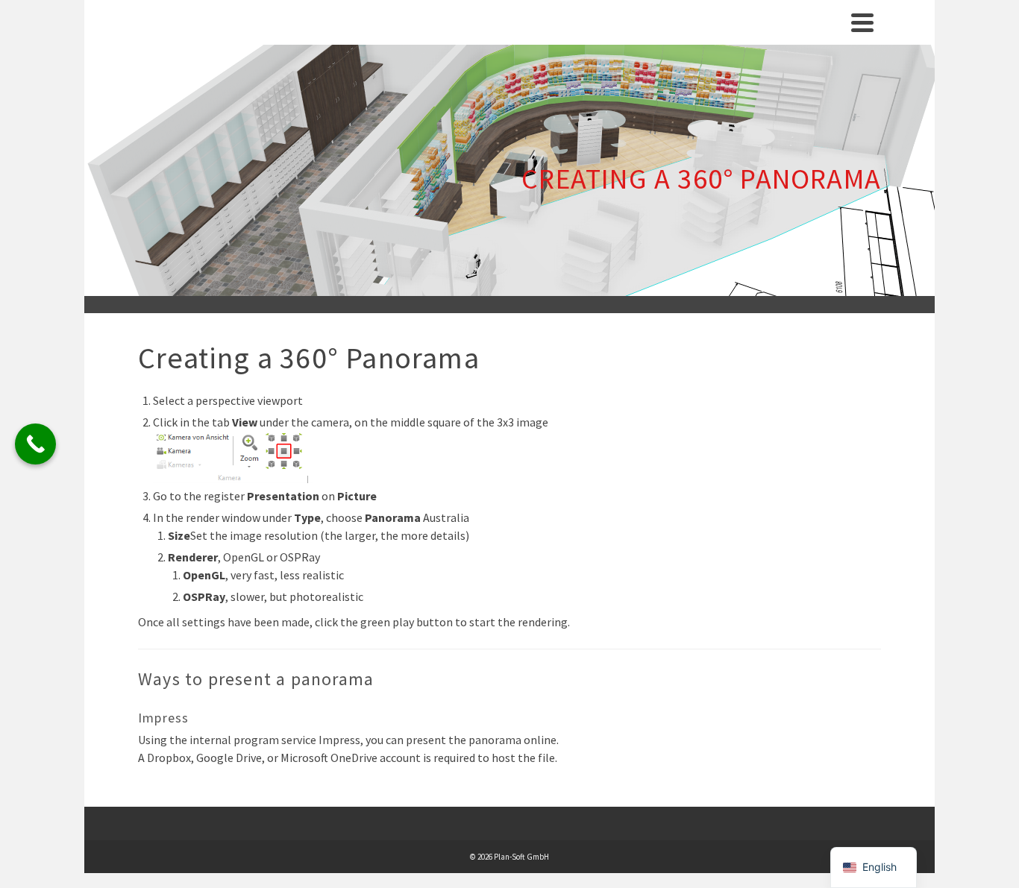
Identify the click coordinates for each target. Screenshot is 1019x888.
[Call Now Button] (35, 444)
